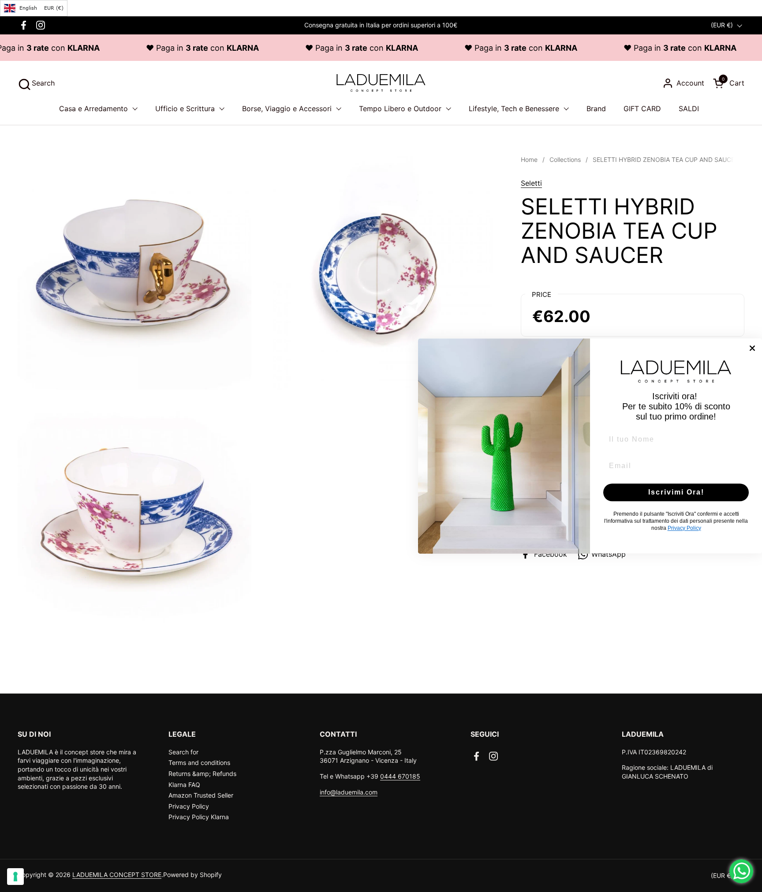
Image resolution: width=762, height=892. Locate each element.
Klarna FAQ (184, 784)
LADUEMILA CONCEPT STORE (116, 874)
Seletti (531, 183)
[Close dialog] (752, 348)
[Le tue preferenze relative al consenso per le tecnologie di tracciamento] (15, 876)
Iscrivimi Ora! (676, 492)
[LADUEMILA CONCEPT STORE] (380, 83)
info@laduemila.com (348, 792)
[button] (36, 83)
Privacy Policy (188, 806)
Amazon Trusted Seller (200, 795)
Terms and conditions (199, 762)
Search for (183, 752)
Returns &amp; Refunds (202, 773)
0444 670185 (400, 776)
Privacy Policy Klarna (198, 817)
